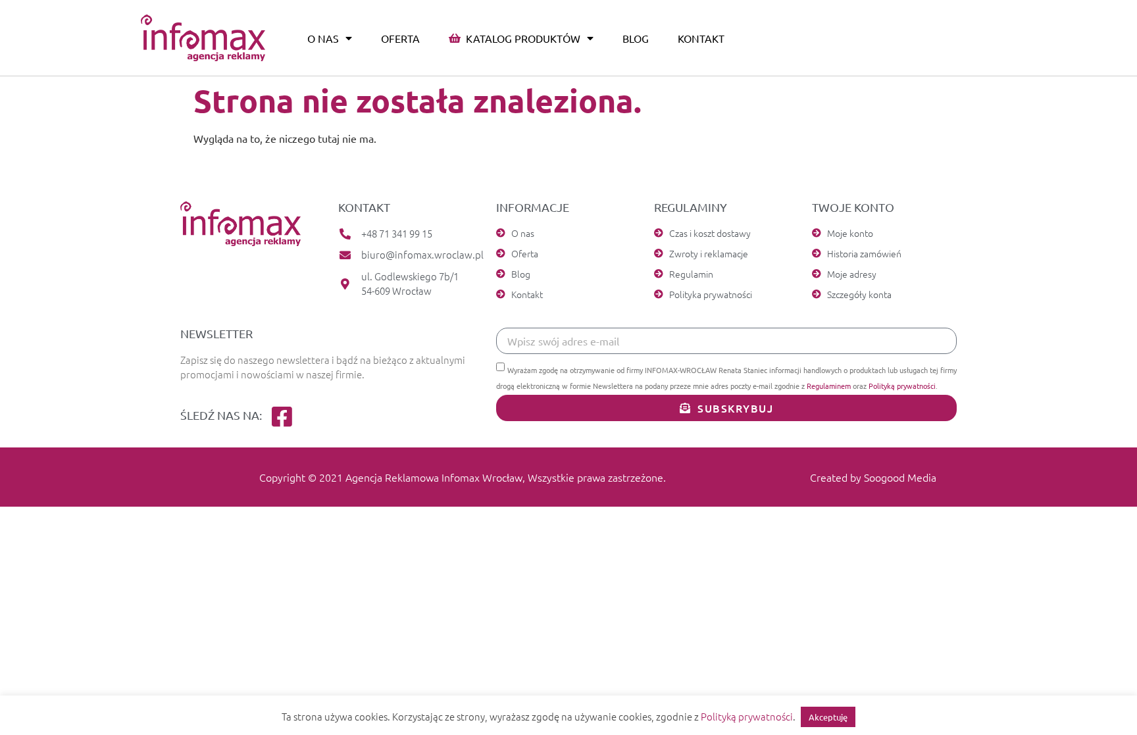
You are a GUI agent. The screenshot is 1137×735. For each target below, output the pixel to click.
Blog (635, 38)
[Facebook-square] (281, 416)
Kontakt (701, 38)
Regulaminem (829, 385)
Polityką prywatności (902, 385)
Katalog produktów (520, 38)
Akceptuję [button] (828, 716)
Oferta (400, 38)
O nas (323, 38)
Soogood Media (900, 477)
